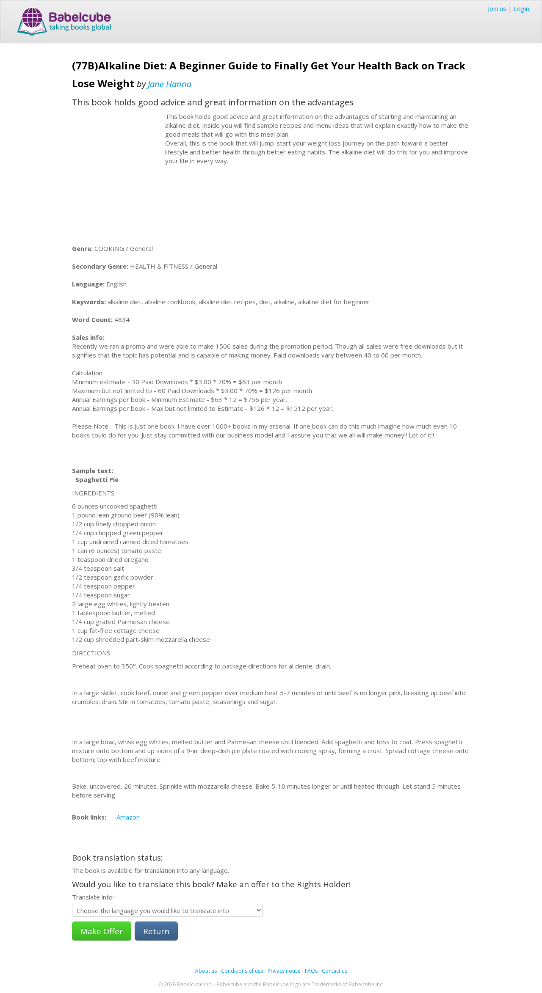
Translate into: (93, 897)
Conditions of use (242, 970)
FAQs (311, 970)
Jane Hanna (169, 84)
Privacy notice (284, 970)
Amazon (128, 817)
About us (206, 970)
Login (521, 8)
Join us (497, 8)
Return (156, 931)
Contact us (334, 970)
